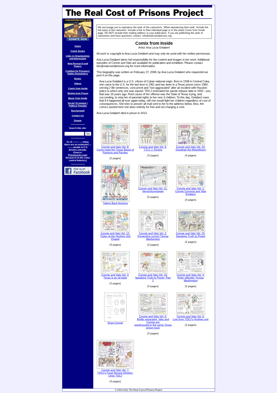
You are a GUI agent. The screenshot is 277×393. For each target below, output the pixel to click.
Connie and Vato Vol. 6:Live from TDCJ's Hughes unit (190, 318)
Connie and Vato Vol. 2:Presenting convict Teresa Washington (153, 236)
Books (77, 78)
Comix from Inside (78, 88)
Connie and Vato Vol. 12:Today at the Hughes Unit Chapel (115, 236)
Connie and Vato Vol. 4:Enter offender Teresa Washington (191, 278)
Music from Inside (77, 98)
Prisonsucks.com (77, 155)
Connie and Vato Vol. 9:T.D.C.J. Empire (153, 148)
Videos (77, 83)
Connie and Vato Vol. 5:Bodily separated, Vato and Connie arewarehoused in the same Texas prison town (153, 322)
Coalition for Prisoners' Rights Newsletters (77, 72)
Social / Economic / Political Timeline (78, 104)
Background (77, 110)
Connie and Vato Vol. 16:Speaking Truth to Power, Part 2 (153, 278)
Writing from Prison (77, 93)
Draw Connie (115, 322)
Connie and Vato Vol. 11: (153, 190)
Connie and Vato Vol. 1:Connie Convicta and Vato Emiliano (190, 191)
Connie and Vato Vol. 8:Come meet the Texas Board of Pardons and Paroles (115, 150)
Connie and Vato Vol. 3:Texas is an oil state (115, 276)
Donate (78, 120)
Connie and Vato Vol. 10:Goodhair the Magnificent (191, 148)
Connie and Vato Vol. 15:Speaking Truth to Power (190, 235)
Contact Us (78, 115)
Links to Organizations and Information (78, 57)
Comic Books (77, 51)
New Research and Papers (78, 65)
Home (78, 46)
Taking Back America (115, 203)
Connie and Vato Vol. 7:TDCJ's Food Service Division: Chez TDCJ (115, 373)
